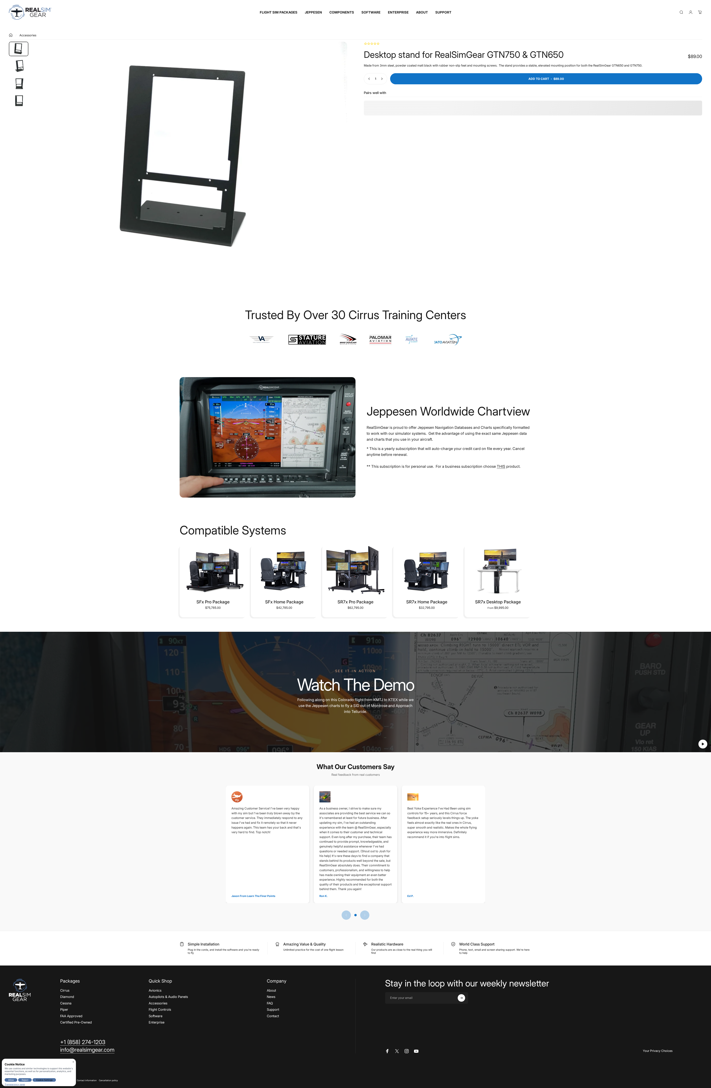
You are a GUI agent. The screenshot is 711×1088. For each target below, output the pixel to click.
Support (273, 1009)
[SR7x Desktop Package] (498, 570)
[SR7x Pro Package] (355, 570)
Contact (273, 1016)
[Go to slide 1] (355, 915)
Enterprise (156, 1022)
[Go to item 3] (18, 84)
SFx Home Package (284, 602)
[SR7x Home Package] (427, 570)
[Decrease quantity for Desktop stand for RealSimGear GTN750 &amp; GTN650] (368, 78)
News (271, 997)
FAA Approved (71, 1016)
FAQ (270, 1003)
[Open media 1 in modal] (189, 160)
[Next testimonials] (364, 915)
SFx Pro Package (213, 602)
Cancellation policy (108, 1080)
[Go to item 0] (18, 49)
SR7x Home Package (426, 602)
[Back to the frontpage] (11, 35)
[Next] (337, 170)
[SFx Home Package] (284, 570)
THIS (501, 466)
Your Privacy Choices (657, 1051)
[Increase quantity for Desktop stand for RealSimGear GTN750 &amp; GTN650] (382, 78)
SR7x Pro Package (355, 602)
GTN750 (636, 65)
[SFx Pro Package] (213, 570)
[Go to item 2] (18, 66)
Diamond (67, 997)
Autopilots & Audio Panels (168, 997)
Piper (64, 1009)
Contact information (87, 1080)
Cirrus (64, 990)
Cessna (65, 1003)
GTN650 (617, 65)
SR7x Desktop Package (498, 602)
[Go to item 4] (18, 101)
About (271, 990)
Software (155, 1016)
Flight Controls (160, 1009)
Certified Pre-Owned (76, 1022)
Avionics (155, 990)
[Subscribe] (461, 998)
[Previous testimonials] (346, 915)
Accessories (27, 35)
